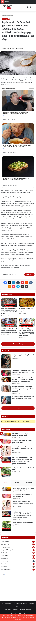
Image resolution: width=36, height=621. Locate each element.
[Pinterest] (22, 282)
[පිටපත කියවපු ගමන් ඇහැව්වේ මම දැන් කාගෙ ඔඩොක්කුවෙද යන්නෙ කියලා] (6, 400)
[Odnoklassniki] (9, 286)
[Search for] (31, 8)
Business (4, 566)
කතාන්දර (4, 564)
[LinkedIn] (13, 282)
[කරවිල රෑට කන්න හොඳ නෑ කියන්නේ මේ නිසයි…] (6, 472)
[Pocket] (13, 286)
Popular (6, 482)
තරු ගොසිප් (5, 541)
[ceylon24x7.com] (7, 7)
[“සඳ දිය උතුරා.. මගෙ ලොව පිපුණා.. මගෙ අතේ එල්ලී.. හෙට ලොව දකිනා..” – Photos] (6, 373)
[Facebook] (5, 282)
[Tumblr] (18, 282)
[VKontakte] (31, 282)
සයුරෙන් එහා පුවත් (7, 550)
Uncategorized (6, 547)
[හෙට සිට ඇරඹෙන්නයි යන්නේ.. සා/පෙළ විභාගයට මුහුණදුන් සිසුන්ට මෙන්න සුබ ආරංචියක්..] (9, 322)
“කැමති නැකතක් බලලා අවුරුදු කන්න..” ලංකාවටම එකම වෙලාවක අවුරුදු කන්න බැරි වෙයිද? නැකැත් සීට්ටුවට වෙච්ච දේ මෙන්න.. (26, 332)
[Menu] (34, 8)
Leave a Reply (18, 344)
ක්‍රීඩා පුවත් (5, 555)
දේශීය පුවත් (10, 15)
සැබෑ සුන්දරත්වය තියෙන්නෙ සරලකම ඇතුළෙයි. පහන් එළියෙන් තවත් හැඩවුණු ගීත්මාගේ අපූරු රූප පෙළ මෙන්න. (22, 379)
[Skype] (18, 286)
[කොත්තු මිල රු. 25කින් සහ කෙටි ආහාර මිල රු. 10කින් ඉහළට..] (27, 302)
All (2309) (18, 408)
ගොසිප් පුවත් (5, 561)
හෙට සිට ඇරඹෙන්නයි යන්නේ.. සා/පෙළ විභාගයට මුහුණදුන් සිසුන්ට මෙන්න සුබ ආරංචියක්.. (9, 330)
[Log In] (28, 8)
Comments (29, 482)
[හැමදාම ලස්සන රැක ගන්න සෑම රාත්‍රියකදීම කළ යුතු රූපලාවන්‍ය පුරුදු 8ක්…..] (6, 451)
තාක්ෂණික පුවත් (6, 569)
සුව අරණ (4, 552)
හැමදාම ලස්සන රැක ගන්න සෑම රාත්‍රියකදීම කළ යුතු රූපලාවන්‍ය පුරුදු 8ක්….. (22, 448)
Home (4, 15)
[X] (9, 282)
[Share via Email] (22, 286)
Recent (17, 482)
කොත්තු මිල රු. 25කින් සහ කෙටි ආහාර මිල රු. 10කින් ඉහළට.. (26, 310)
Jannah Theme (5, 615)
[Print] (26, 286)
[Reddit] (26, 282)
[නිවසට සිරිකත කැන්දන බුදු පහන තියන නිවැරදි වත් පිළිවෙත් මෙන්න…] (6, 434)
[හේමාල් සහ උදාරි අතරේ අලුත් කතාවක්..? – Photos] (6, 361)
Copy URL (29, 274)
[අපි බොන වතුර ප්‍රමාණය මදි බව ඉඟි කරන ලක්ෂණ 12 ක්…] (6, 442)
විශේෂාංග (5, 558)
